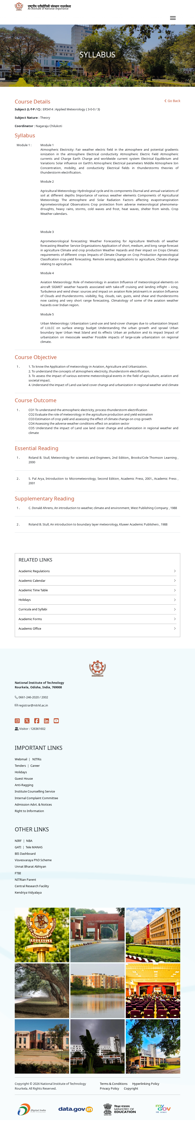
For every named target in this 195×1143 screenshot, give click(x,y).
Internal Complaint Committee (36, 798)
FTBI (18, 873)
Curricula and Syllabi (33, 609)
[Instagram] (17, 721)
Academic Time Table (33, 590)
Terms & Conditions (113, 1083)
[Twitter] (26, 721)
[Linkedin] (46, 721)
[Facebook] (36, 721)
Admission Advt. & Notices (33, 804)
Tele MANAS (34, 847)
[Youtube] (56, 721)
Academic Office (30, 628)
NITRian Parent (25, 879)
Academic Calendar (32, 580)
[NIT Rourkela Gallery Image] (42, 934)
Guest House (24, 778)
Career (35, 765)
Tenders (20, 765)
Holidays (25, 599)
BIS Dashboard (25, 853)
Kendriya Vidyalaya (28, 892)
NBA (29, 841)
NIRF (18, 841)
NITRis (36, 759)
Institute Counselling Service (35, 791)
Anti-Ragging (24, 785)
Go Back (174, 100)
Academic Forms (30, 619)
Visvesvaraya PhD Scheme (33, 860)
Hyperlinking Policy (145, 1083)
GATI (18, 847)
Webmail (21, 759)
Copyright (131, 1088)
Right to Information (29, 811)
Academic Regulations (34, 571)
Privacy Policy (109, 1088)
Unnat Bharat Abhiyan (30, 866)
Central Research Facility (32, 886)
